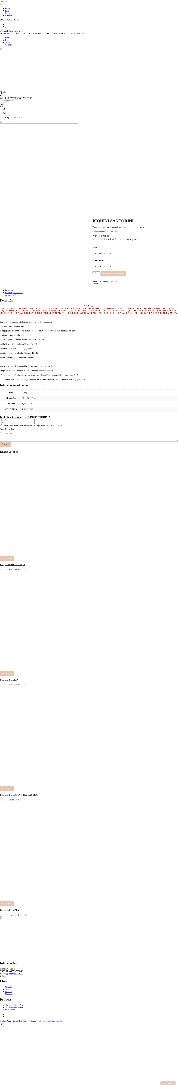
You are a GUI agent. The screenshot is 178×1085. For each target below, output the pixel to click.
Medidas (8, 991)
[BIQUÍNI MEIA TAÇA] (32, 553)
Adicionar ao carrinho (113, 274)
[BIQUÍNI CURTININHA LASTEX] (32, 783)
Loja (7, 11)
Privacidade (10, 1010)
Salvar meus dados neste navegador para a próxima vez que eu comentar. (33, 425)
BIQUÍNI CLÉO (9, 679)
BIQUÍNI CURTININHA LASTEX (19, 794)
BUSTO (96, 247)
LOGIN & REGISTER (9, 20)
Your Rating (5, 429)
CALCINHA (99, 260)
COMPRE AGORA (75, 33)
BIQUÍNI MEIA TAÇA (12, 564)
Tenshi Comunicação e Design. (49, 1021)
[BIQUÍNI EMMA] (32, 898)
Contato (8, 15)
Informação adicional (14, 292)
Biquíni (8, 115)
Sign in (3, 92)
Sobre (7, 13)
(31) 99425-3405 (16, 973)
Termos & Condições (14, 1005)
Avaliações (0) (11, 295)
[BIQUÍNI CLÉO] (32, 668)
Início (7, 113)
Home (7, 8)
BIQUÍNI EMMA (9, 910)
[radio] (95, 254)
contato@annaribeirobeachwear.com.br (23, 976)
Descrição (9, 290)
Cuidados (9, 994)
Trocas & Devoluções (14, 1007)
